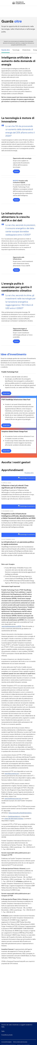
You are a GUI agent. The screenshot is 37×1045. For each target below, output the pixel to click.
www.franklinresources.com (13, 799)
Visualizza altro (29, 473)
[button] (18, 1034)
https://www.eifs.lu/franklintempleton (20, 813)
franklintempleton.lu (14, 816)
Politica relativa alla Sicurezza (20, 1042)
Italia (3, 1031)
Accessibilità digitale (6, 1042)
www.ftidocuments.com (12, 773)
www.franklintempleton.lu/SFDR (11, 626)
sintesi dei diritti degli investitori (13, 819)
